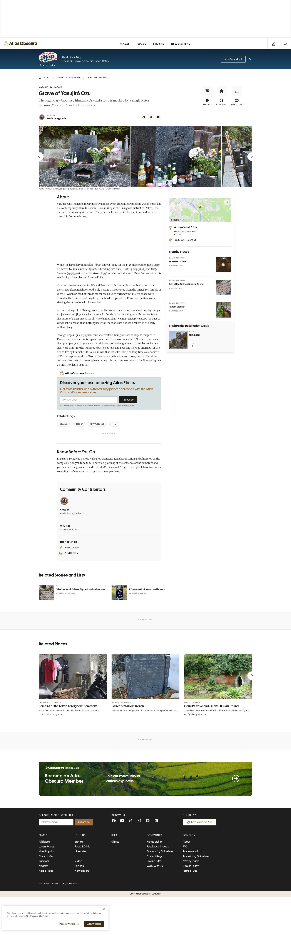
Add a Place (46, 871)
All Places (44, 841)
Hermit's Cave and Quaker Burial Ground (211, 706)
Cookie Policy (191, 866)
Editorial (81, 835)
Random (44, 861)
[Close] (103, 909)
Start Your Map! (233, 59)
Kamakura (194, 335)
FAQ (185, 846)
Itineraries (80, 851)
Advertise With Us (193, 851)
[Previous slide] (39, 156)
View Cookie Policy (39, 916)
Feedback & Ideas (158, 846)
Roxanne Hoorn (139, 593)
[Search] (285, 43)
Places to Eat (46, 856)
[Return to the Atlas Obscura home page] (21, 43)
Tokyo (148, 208)
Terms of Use (129, 405)
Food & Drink (82, 846)
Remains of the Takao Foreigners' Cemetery (68, 706)
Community (155, 835)
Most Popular (46, 851)
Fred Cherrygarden (57, 118)
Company (189, 835)
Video (78, 861)
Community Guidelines (160, 851)
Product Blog (154, 856)
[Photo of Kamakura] (178, 340)
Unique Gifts (154, 861)
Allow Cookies (94, 924)
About (186, 841)
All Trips (115, 841)
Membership (154, 841)
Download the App (202, 822)
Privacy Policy (116, 405)
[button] (207, 91)
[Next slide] (251, 156)
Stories (79, 841)
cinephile (122, 204)
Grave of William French (128, 706)
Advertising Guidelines (196, 856)
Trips (114, 835)
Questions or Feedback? (145, 894)
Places (43, 835)
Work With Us (155, 866)
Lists (77, 856)
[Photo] (223, 264)
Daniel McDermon (67, 593)
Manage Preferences (69, 924)
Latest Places (46, 846)
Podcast (79, 866)
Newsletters (82, 871)
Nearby (43, 866)
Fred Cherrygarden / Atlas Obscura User (99, 189)
